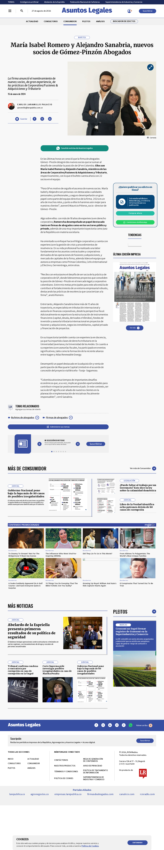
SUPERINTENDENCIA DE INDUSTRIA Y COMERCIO (93, 778)
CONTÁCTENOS (61, 760)
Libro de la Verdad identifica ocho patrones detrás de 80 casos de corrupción (137, 507)
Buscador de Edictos (124, 21)
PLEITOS (86, 21)
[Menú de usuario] (129, 11)
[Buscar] (22, 11)
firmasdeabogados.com (100, 794)
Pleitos (120, 611)
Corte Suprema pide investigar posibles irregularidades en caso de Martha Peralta (57, 670)
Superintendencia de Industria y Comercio (123, 2)
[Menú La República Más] (10, 11)
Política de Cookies (90, 846)
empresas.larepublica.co (67, 794)
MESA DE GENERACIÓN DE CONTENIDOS (93, 760)
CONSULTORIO (51, 21)
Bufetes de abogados (22, 417)
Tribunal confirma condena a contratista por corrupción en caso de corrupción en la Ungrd (23, 670)
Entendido (137, 843)
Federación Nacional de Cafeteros (85, 2)
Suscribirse (147, 11)
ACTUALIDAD (32, 21)
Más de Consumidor (27, 468)
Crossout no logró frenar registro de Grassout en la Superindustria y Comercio (132, 631)
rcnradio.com (147, 794)
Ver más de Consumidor (140, 468)
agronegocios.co (39, 794)
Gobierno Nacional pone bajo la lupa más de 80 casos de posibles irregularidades (26, 493)
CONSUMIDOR (70, 21)
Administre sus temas (60, 427)
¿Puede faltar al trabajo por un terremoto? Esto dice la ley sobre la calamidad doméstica (138, 488)
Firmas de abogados (57, 417)
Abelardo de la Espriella (54, 2)
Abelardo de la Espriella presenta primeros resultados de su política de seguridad (31, 631)
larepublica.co (17, 794)
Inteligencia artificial (29, 2)
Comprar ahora (135, 213)
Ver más (133, 328)
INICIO (10, 759)
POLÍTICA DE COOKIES (63, 778)
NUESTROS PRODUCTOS (64, 766)
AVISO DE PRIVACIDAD (92, 766)
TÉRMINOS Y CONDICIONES (66, 771)
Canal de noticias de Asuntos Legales (77, 148)
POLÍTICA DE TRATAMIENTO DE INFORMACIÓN (95, 771)
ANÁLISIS (100, 21)
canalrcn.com (126, 794)
